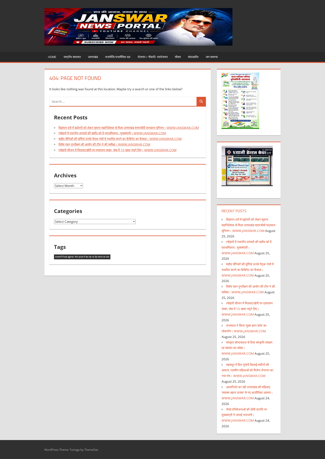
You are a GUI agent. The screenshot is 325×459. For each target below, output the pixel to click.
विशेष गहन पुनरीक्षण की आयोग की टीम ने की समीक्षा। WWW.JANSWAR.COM (104, 144)
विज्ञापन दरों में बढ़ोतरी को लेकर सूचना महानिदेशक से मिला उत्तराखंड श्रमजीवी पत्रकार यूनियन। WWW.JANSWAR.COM (128, 128)
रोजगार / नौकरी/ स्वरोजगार (153, 57)
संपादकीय (193, 57)
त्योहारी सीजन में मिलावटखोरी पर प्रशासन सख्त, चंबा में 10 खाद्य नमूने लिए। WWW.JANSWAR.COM (117, 150)
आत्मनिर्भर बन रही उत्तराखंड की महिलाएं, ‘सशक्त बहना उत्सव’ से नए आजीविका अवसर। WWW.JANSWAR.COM (247, 392)
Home (52, 57)
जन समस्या (212, 57)
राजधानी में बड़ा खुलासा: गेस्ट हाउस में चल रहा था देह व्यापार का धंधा (82, 256)
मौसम (178, 57)
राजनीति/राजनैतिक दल (117, 57)
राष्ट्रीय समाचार (72, 57)
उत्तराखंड (93, 57)
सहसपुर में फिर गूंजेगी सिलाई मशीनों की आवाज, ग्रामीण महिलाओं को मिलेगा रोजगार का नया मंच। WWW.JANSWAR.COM (247, 370)
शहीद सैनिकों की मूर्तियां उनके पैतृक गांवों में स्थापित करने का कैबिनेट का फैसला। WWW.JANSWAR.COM (120, 139)
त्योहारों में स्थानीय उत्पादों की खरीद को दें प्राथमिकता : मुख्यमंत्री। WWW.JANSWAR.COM (112, 133)
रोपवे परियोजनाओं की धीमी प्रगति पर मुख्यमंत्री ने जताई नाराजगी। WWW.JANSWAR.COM (244, 415)
